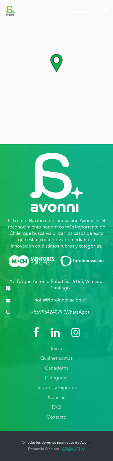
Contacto (56, 417)
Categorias (56, 378)
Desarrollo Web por (43, 449)
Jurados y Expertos (57, 388)
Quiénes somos (56, 358)
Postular (82, 8)
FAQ (56, 407)
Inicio (56, 348)
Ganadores (56, 368)
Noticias (56, 398)
